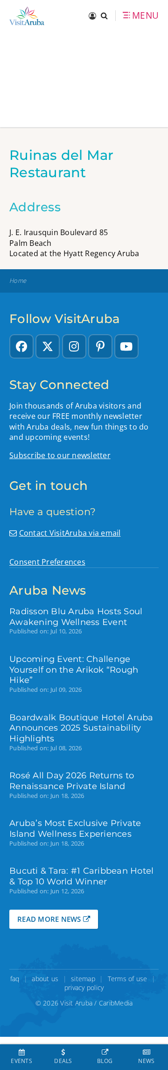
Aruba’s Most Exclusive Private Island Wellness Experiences (75, 828)
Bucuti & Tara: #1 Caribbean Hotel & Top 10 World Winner (81, 876)
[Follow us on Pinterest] (100, 346)
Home (17, 281)
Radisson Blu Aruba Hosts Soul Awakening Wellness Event (75, 616)
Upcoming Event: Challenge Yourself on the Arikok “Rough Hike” (73, 669)
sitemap (83, 978)
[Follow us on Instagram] (74, 346)
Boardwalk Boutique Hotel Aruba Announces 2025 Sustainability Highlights (81, 728)
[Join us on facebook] (21, 346)
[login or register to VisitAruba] (92, 16)
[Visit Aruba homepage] (26, 16)
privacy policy (84, 987)
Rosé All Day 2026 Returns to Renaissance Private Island (71, 780)
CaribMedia (116, 1002)
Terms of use (127, 978)
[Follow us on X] (47, 346)
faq (15, 978)
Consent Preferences (47, 562)
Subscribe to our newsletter (60, 455)
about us (45, 978)
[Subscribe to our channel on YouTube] (126, 346)
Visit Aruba (76, 1002)
